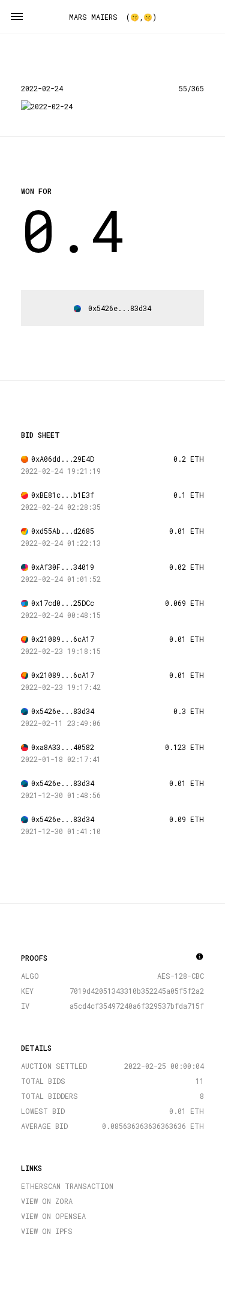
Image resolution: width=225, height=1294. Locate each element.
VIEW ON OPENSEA (53, 1216)
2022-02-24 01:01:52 (61, 579)
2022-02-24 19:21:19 (61, 471)
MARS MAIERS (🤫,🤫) (113, 17)
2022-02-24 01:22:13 (61, 543)
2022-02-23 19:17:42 (61, 687)
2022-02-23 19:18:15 (61, 651)
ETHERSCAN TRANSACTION (67, 1186)
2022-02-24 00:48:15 (61, 615)
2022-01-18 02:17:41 (61, 759)
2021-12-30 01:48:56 (61, 795)
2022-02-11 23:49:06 (61, 723)
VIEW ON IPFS (47, 1231)
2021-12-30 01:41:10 (61, 831)
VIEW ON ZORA (47, 1201)
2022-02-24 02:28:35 (61, 507)
